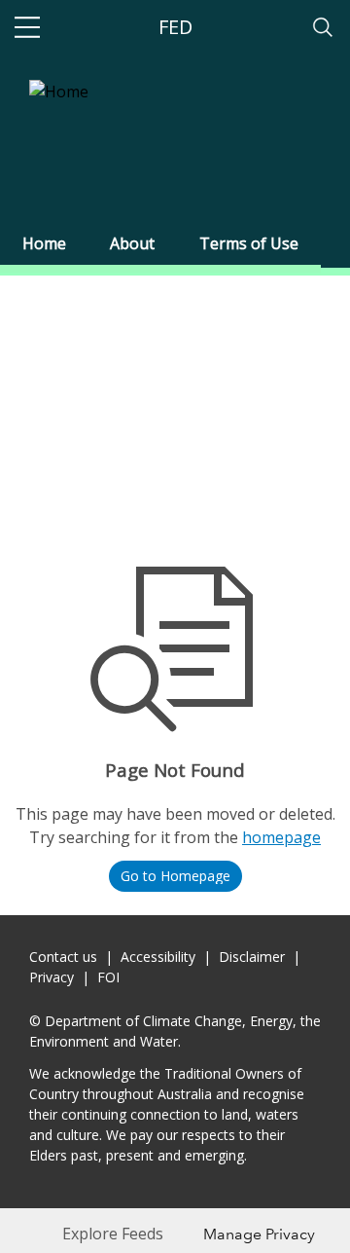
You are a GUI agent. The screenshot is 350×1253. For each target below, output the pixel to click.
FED (175, 27)
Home (44, 243)
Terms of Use (248, 243)
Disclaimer (252, 956)
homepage (281, 837)
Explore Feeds (112, 1233)
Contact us (63, 956)
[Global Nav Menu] (27, 27)
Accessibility (158, 956)
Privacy (51, 977)
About (132, 243)
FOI (108, 977)
